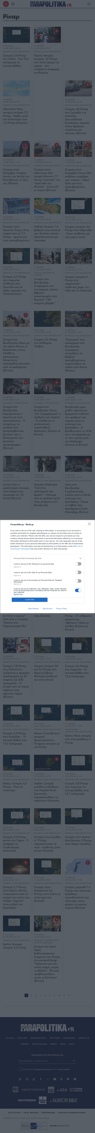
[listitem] (47, 558)
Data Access (47, 609)
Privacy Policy (61, 609)
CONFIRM (29, 600)
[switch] (78, 564)
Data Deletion (33, 609)
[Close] (90, 524)
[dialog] (47, 566)
